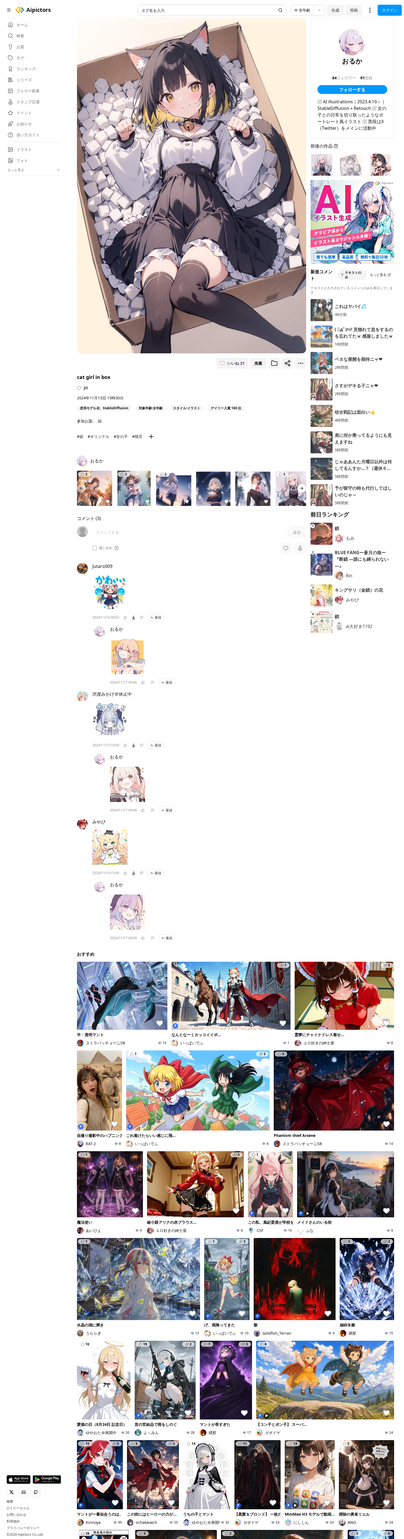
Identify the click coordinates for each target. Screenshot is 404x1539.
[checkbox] (94, 548)
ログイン (389, 10)
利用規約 (13, 1521)
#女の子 (121, 436)
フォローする (352, 89)
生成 (335, 10)
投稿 (354, 10)
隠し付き (105, 548)
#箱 (80, 436)
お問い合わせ (16, 1515)
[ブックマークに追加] (274, 363)
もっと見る (378, 274)
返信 (158, 617)
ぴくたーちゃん (18, 1508)
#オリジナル (98, 436)
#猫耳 (137, 436)
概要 (10, 1501)
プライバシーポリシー (23, 1528)
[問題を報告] (142, 617)
